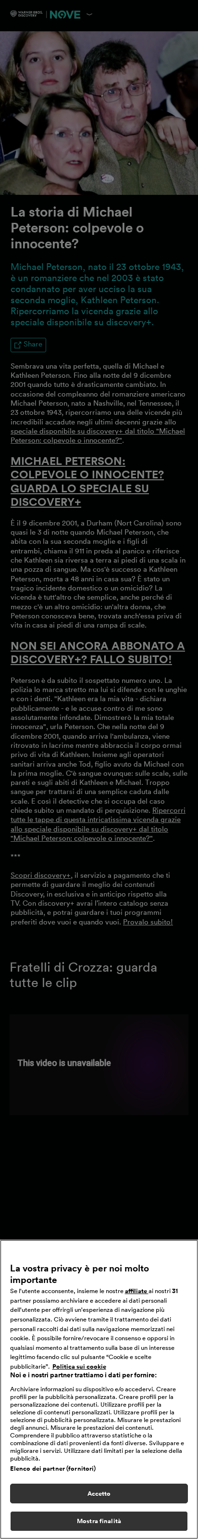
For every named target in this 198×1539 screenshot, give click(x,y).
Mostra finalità (99, 1521)
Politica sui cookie (79, 1366)
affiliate (136, 1291)
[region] (99, 1389)
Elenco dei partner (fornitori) (53, 1468)
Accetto (99, 1493)
